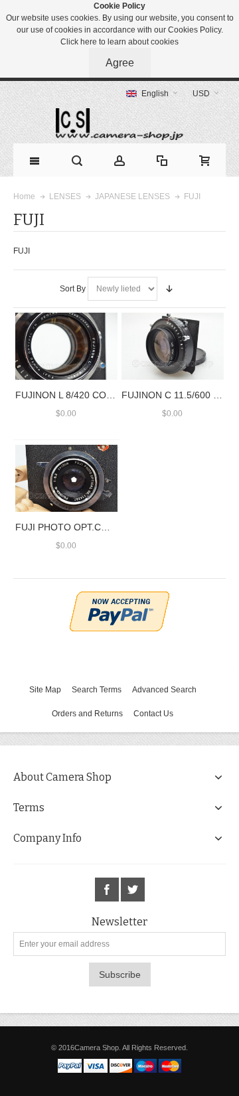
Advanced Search (164, 689)
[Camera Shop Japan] (119, 124)
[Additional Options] (119, 597)
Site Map (45, 689)
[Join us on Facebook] (108, 890)
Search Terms (96, 689)
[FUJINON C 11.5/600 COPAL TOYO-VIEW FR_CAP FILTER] (172, 346)
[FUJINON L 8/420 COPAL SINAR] (66, 346)
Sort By (73, 288)
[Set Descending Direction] (169, 289)
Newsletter (119, 922)
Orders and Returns (87, 713)
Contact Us (153, 713)
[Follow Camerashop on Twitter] (133, 890)
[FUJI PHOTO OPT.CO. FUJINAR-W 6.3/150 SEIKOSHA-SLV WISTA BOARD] (66, 478)
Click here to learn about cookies (119, 41)
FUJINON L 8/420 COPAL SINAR (84, 395)
